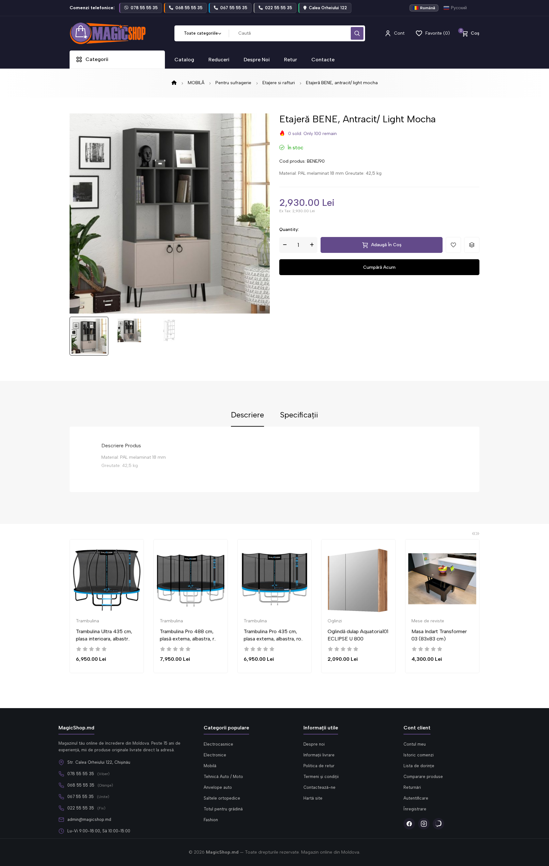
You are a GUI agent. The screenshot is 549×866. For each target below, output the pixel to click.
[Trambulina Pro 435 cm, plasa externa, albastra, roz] (274, 579)
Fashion (211, 819)
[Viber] (438, 823)
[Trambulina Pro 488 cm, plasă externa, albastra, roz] (191, 579)
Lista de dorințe (418, 765)
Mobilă (210, 765)
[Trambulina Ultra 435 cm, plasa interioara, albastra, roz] (107, 579)
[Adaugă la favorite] (453, 245)
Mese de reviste (427, 621)
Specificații (299, 415)
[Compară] (147, 568)
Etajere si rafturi (278, 82)
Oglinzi (335, 621)
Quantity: (289, 229)
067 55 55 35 (80, 796)
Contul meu (414, 744)
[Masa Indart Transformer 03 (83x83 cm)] (442, 579)
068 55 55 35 (80, 785)
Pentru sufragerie (233, 82)
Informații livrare (319, 755)
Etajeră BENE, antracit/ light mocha (342, 82)
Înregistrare (414, 809)
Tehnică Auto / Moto (223, 776)
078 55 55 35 (80, 773)
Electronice (215, 755)
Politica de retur (319, 765)
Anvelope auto (218, 787)
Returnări (412, 787)
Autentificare (415, 798)
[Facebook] (409, 823)
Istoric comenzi (418, 755)
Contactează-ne (319, 787)
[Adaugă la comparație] (471, 245)
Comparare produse (423, 776)
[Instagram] (424, 823)
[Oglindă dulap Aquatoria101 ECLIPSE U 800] (358, 579)
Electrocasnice (218, 744)
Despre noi (314, 744)
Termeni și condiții (321, 776)
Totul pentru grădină (223, 809)
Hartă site (312, 798)
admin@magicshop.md (89, 819)
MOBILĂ (196, 82)
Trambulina (87, 621)
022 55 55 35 (80, 808)
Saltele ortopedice (222, 798)
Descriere (247, 415)
